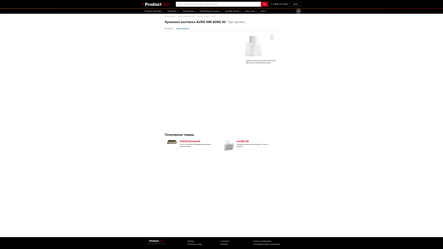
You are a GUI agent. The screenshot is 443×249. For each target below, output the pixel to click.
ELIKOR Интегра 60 (190, 141)
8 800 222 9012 (280, 4)
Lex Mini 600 (242, 141)
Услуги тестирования (262, 241)
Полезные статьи (194, 244)
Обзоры (190, 241)
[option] (272, 37)
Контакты (224, 244)
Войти (295, 4)
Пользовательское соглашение (267, 244)
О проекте (225, 241)
